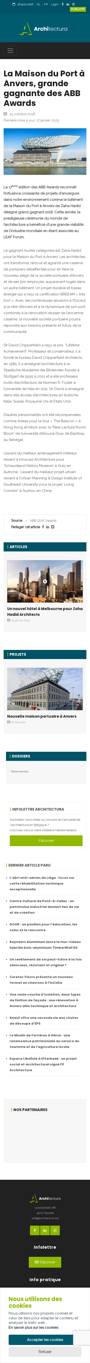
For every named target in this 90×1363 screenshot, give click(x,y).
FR (46, 4)
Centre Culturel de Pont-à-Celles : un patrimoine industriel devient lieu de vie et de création (44, 907)
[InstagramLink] (74, 5)
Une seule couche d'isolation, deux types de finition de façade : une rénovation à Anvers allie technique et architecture (45, 1000)
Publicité (78, 9)
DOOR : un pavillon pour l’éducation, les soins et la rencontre (43, 927)
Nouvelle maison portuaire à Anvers (42, 716)
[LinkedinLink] (69, 5)
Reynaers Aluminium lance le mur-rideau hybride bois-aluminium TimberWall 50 (45, 945)
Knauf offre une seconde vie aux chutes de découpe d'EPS (44, 1020)
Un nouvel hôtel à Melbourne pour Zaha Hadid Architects (45, 611)
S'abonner (46, 841)
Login (54, 4)
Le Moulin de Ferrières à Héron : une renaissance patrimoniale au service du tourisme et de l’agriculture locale (44, 1041)
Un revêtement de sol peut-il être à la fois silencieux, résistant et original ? (46, 962)
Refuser (45, 1352)
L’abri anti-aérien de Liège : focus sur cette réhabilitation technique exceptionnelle (42, 883)
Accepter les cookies (45, 1340)
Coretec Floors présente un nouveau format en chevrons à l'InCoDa (41, 980)
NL (39, 4)
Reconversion (20, 771)
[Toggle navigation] (10, 50)
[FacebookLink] (64, 5)
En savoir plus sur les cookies (33, 1327)
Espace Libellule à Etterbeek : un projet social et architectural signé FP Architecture (43, 1064)
